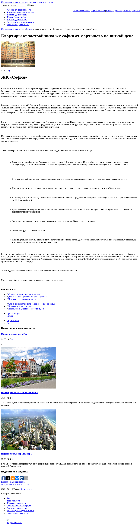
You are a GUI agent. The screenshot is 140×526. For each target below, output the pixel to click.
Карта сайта (26, 489)
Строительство (98, 10)
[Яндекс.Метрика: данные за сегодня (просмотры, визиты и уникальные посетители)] (15, 521)
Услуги (127, 10)
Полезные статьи (81, 10)
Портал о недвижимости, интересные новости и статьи (27, 2)
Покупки (136, 10)
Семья (109, 10)
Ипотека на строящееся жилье (22, 299)
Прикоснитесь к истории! (20, 306)
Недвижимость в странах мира (16, 454)
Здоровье (117, 10)
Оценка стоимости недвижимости (24, 294)
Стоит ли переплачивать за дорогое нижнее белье (31, 304)
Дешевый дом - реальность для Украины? (27, 297)
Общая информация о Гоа (14, 334)
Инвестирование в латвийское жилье (19, 392)
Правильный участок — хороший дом (26, 309)
